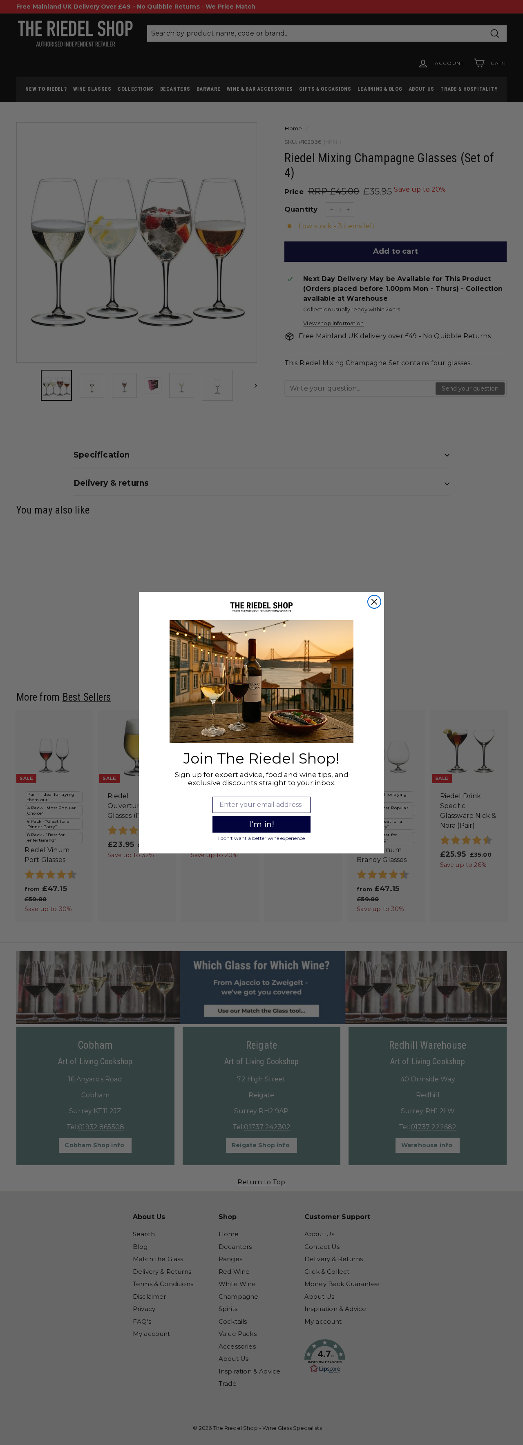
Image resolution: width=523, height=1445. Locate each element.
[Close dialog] (374, 601)
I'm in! (261, 824)
